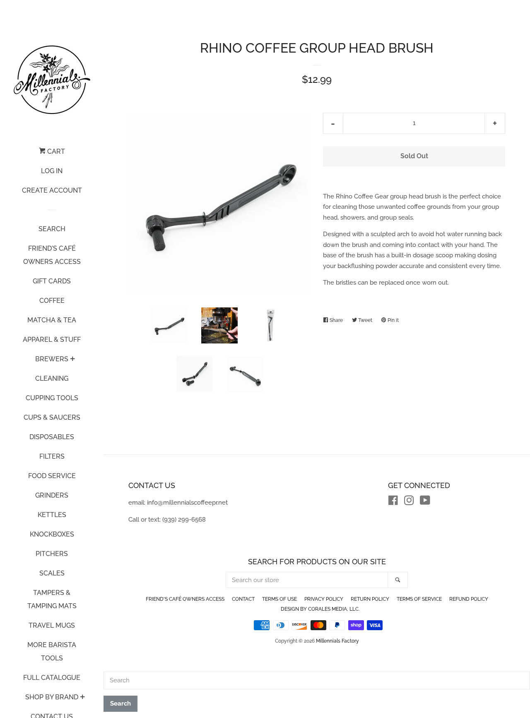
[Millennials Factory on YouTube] (425, 502)
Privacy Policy (323, 599)
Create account (52, 190)
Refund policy (468, 599)
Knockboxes (52, 534)
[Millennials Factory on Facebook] (393, 502)
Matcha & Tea (51, 320)
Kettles (52, 515)
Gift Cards (52, 281)
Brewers (51, 359)
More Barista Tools (51, 651)
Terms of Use (279, 599)
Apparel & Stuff (52, 339)
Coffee (52, 301)
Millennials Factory (337, 641)
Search (52, 229)
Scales (52, 573)
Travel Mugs (52, 625)
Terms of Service (419, 599)
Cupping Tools (52, 398)
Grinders (51, 495)
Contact (243, 599)
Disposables (51, 437)
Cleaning (51, 378)
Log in (52, 171)
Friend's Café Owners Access (52, 255)
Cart (55, 151)
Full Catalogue (51, 678)
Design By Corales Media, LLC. (320, 609)
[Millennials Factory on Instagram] (409, 502)
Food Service (52, 476)
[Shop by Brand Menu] (82, 697)
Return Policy (370, 599)
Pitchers (52, 554)
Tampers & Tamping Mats (52, 599)
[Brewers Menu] (72, 359)
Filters (52, 456)
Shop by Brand (51, 697)
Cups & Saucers (52, 417)
